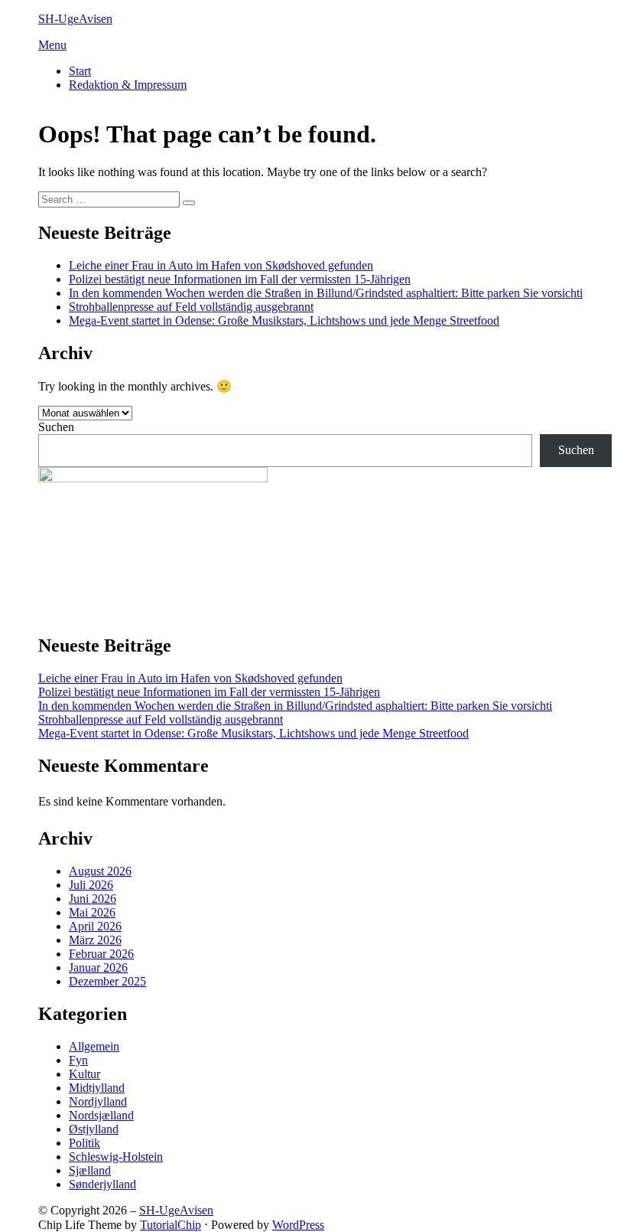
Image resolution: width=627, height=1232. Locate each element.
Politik (84, 1142)
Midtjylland (97, 1087)
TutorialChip (170, 1224)
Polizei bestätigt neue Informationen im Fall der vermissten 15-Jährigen (240, 279)
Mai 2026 (92, 912)
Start (80, 70)
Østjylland (94, 1129)
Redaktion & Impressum (128, 84)
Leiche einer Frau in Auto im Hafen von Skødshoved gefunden (221, 265)
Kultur (84, 1073)
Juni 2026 (92, 898)
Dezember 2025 (107, 981)
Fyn (78, 1060)
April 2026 (95, 926)
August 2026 (100, 870)
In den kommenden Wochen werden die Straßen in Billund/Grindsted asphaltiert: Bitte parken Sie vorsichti (326, 292)
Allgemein (94, 1046)
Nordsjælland (101, 1115)
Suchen (56, 426)
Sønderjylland (102, 1184)
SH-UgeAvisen (75, 18)
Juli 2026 (91, 884)
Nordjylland (98, 1101)
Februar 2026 (101, 953)
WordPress (298, 1224)
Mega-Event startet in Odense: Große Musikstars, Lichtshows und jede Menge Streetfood (284, 320)
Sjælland (90, 1170)
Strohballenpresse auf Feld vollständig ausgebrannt (191, 306)
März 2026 (95, 939)
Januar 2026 (98, 967)
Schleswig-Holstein (116, 1156)
